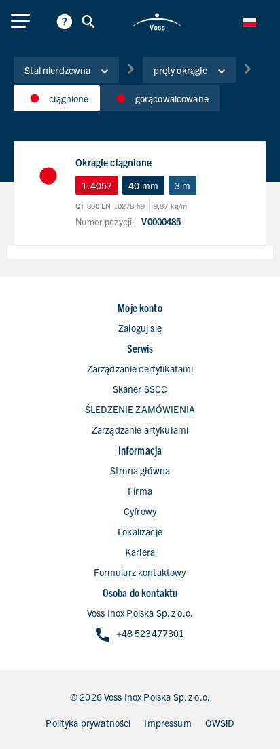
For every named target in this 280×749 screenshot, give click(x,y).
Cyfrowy (140, 511)
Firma (140, 490)
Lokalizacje (140, 531)
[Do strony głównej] (157, 21)
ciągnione (68, 98)
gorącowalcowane (172, 98)
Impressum (167, 722)
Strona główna (140, 470)
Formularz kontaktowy (140, 572)
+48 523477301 (150, 633)
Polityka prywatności (88, 722)
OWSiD (219, 722)
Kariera (140, 551)
